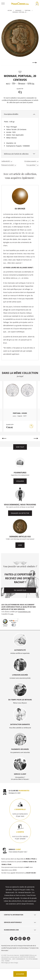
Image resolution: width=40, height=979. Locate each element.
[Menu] (17, 619)
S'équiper (20, 481)
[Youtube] (28, 939)
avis (12, 614)
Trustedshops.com (24, 611)
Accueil (10, 10)
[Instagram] (24, 939)
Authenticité (5, 161)
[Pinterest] (20, 939)
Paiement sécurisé (7, 165)
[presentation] (5, 63)
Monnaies (18, 10)
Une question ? (31, 165)
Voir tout (20, 447)
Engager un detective (20, 513)
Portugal (27, 10)
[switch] (14, 625)
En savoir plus (20, 590)
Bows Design (14, 962)
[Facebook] (12, 939)
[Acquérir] (31, 426)
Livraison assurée (30, 161)
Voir (20, 545)
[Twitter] (16, 939)
